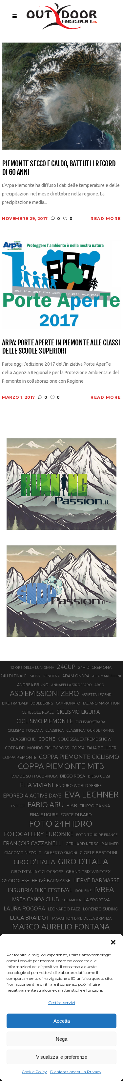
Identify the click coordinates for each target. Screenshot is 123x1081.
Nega (61, 1039)
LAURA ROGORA (24, 908)
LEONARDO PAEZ (64, 909)
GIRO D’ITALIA (83, 861)
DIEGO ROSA (72, 776)
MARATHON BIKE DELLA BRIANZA (82, 918)
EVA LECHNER (91, 794)
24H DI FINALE (14, 676)
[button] (113, 942)
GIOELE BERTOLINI (98, 852)
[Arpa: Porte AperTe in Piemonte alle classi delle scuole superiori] (61, 284)
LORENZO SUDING (100, 909)
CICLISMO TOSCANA (25, 730)
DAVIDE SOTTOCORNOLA (34, 776)
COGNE (46, 739)
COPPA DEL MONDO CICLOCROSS (37, 747)
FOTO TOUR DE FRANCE (96, 835)
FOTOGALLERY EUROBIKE (38, 834)
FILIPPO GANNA (95, 805)
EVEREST (18, 806)
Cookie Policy (34, 1071)
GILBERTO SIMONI (60, 853)
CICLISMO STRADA (90, 722)
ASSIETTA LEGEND (97, 695)
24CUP (66, 666)
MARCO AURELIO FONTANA (61, 927)
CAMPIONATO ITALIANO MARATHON (88, 703)
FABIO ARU (46, 804)
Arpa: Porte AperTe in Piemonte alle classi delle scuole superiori (61, 347)
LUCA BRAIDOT (30, 917)
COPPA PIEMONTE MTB (61, 766)
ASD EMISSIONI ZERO (44, 693)
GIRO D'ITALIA (34, 862)
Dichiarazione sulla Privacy (75, 1071)
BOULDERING (42, 703)
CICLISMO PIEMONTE (44, 721)
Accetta (61, 1021)
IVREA (104, 889)
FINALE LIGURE (44, 814)
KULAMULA (71, 900)
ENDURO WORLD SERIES (78, 785)
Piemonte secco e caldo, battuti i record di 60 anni (58, 167)
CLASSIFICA (54, 730)
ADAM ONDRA (76, 676)
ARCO (99, 685)
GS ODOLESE (15, 880)
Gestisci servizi (61, 1002)
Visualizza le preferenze (61, 1057)
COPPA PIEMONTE (19, 757)
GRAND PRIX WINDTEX (88, 871)
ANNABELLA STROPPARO (71, 685)
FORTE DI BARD (76, 814)
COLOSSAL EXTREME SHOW (85, 739)
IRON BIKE (83, 891)
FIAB (71, 805)
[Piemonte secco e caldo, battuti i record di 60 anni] (61, 96)
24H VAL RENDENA (44, 676)
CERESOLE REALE (38, 712)
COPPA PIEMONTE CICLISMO (79, 756)
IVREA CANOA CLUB (35, 899)
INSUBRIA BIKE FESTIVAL (40, 890)
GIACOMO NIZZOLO (23, 853)
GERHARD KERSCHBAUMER (92, 843)
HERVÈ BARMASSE (51, 880)
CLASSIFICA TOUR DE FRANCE (90, 730)
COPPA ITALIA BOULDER (94, 747)
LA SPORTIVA (97, 899)
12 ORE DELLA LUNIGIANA (32, 667)
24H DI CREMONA (95, 667)
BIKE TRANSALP (15, 703)
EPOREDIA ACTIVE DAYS (32, 795)
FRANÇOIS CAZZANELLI (33, 843)
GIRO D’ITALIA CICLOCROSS (37, 871)
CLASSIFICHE (23, 739)
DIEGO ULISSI (99, 776)
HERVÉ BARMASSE (96, 880)
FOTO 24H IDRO (60, 823)
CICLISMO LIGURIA (78, 712)
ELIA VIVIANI (36, 784)
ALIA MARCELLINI (106, 676)
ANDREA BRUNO (33, 684)
